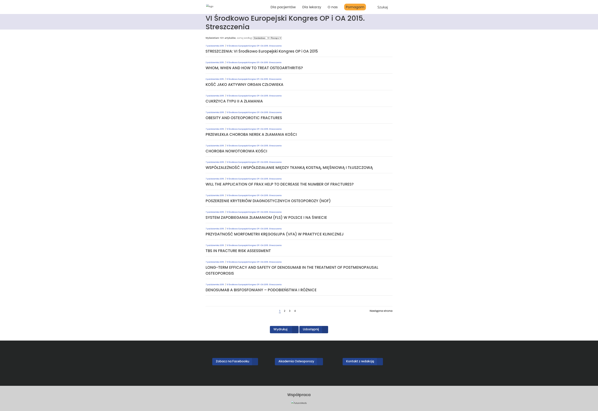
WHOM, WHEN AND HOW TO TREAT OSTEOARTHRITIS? (254, 67)
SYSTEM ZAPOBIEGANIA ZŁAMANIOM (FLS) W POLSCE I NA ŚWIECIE (266, 217)
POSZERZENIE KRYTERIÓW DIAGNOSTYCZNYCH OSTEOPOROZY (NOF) (268, 200)
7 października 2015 (215, 45)
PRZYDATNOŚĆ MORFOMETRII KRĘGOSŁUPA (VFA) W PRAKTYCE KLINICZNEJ (275, 234)
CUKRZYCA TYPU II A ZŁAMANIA (234, 101)
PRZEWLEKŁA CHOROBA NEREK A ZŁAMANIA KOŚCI (251, 134)
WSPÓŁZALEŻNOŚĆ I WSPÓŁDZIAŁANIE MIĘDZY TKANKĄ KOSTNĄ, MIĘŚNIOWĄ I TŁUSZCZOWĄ (289, 167)
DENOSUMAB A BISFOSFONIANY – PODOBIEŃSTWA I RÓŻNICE (261, 290)
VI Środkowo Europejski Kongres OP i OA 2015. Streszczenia (254, 45)
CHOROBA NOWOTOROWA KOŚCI (236, 151)
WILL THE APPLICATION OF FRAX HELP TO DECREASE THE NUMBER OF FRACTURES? (280, 184)
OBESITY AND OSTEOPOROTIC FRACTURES (244, 117)
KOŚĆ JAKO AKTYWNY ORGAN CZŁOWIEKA (244, 84)
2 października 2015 (215, 62)
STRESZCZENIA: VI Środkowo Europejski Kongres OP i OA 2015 (262, 51)
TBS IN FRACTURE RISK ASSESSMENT (238, 250)
